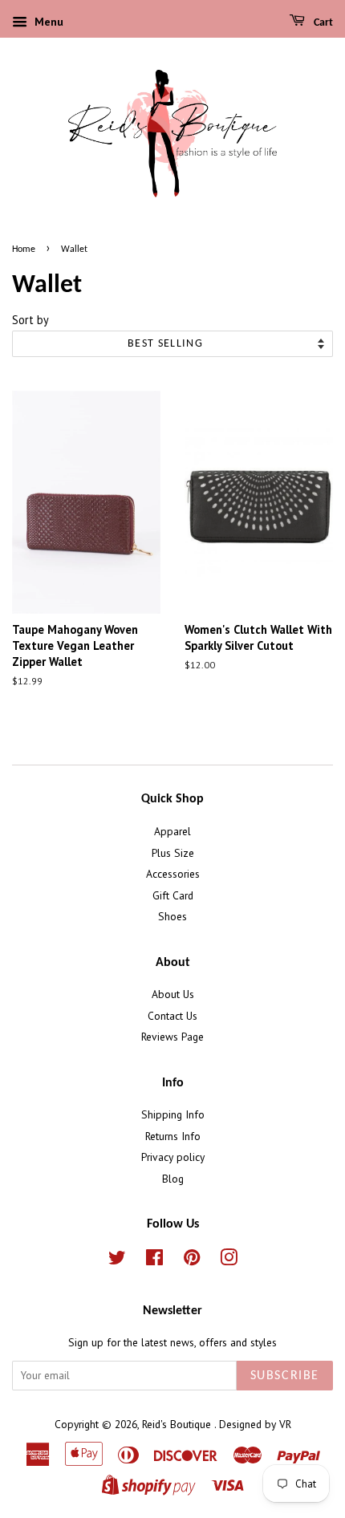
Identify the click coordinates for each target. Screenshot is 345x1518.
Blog (173, 1178)
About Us (173, 994)
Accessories (173, 874)
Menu (47, 21)
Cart (322, 23)
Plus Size (173, 853)
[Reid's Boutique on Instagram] (228, 1260)
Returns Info (173, 1136)
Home (23, 249)
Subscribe (284, 1376)
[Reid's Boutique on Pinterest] (192, 1260)
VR (285, 1424)
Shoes (172, 916)
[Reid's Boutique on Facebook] (154, 1260)
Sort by (30, 319)
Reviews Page (172, 1036)
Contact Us (172, 1016)
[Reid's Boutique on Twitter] (117, 1260)
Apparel (172, 831)
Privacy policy (173, 1157)
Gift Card (172, 895)
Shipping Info (173, 1114)
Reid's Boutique (178, 1424)
